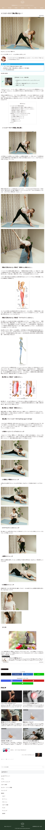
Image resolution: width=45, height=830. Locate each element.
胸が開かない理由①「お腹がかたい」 (19, 110)
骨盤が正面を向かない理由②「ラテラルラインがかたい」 (23, 108)
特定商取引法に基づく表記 (37, 826)
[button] (43, 767)
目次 (21, 103)
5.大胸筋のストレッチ (16, 120)
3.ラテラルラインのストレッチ (18, 117)
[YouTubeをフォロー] (33, 681)
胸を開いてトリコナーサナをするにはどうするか (20, 113)
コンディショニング (5, 669)
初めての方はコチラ (7, 826)
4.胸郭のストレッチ (16, 119)
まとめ (12, 122)
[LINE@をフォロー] (22, 683)
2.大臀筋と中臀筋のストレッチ (18, 116)
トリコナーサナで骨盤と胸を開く (17, 105)
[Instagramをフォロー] (11, 681)
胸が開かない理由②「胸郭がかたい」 (19, 111)
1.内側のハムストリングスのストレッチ (20, 114)
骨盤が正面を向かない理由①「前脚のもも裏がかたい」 (23, 107)
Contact (22, 826)
